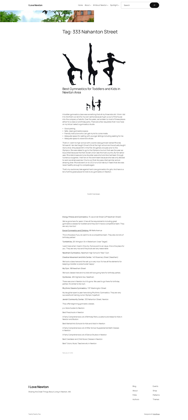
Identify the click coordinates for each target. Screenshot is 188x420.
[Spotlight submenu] (118, 5)
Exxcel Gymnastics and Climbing (75, 230)
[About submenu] (90, 5)
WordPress (156, 414)
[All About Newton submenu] (107, 5)
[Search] (154, 5)
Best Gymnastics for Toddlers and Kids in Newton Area (91, 90)
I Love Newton (35, 5)
